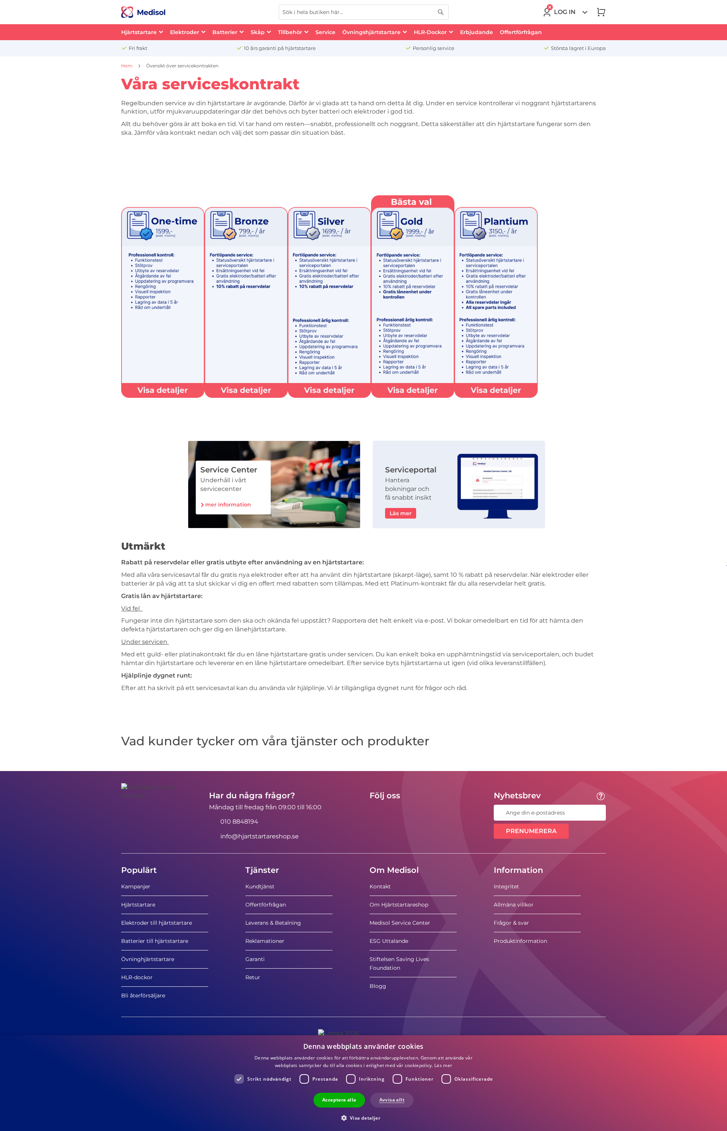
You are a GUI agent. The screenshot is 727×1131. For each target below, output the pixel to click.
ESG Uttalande (389, 941)
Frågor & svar (511, 922)
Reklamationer (264, 941)
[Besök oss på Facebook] (377, 813)
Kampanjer (135, 886)
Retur (252, 977)
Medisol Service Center (400, 922)
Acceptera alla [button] (339, 1100)
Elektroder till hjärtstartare (156, 922)
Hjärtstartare (138, 904)
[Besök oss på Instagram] (421, 813)
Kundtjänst (260, 886)
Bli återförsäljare (143, 995)
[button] (364, 1117)
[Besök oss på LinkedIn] (399, 813)
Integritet (506, 886)
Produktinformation (520, 941)
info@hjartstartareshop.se (259, 836)
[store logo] (143, 12)
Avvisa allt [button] (391, 1100)
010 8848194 (239, 821)
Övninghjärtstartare (147, 959)
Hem (127, 66)
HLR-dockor (137, 977)
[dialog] (363, 1083)
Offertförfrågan (265, 904)
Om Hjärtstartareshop (399, 904)
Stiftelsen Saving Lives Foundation (399, 963)
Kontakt (380, 886)
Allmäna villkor (514, 904)
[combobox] (364, 12)
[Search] (440, 12)
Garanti (255, 959)
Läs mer (443, 1065)
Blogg (378, 986)
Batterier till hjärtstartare (154, 941)
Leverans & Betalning (273, 922)
